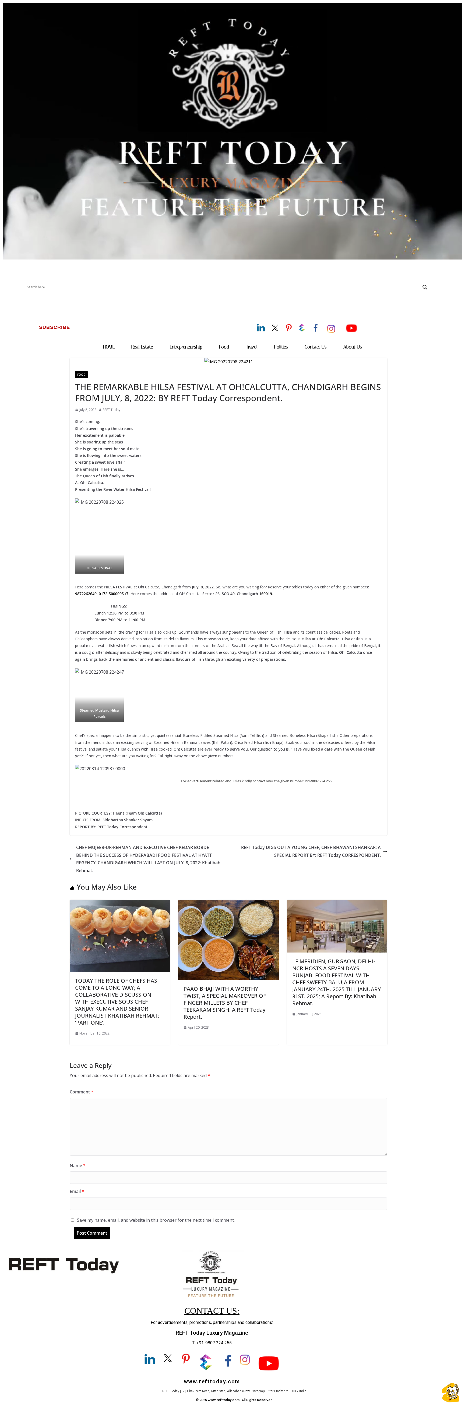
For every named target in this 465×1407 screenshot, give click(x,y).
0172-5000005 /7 (113, 593)
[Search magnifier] (425, 287)
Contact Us (316, 347)
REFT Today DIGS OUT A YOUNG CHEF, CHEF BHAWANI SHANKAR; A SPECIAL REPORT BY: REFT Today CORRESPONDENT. (311, 851)
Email (77, 1191)
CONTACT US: (211, 1311)
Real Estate (142, 347)
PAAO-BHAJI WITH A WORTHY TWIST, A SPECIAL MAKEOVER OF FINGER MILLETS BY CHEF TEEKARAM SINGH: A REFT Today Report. (225, 1002)
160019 (265, 593)
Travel (252, 347)
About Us (352, 347)
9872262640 (86, 593)
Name (78, 1165)
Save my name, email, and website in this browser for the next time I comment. (156, 1220)
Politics (281, 347)
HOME (109, 347)
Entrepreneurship (186, 347)
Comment (81, 1092)
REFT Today (111, 409)
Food (224, 347)
